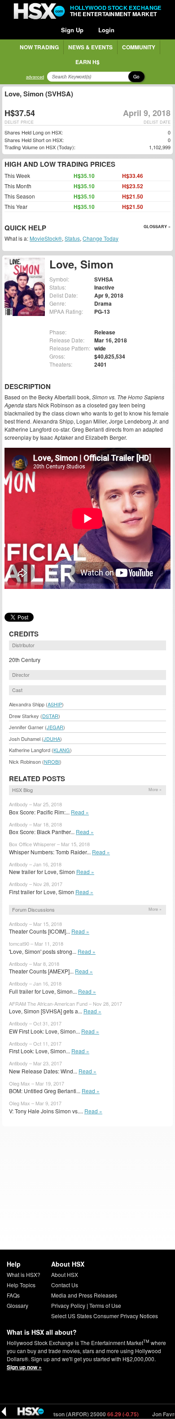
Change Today (100, 238)
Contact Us (64, 1285)
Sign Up (72, 30)
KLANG (61, 749)
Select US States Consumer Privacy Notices (104, 1315)
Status (72, 238)
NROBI (52, 761)
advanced (35, 77)
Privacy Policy (68, 1305)
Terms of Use (105, 1305)
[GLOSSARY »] (47, 228)
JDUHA (52, 738)
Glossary (17, 1305)
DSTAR (50, 715)
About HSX (64, 1274)
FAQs (13, 1295)
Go (136, 77)
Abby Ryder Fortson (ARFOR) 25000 (63, 1414)
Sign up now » (24, 1367)
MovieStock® (46, 238)
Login (106, 30)
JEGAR (55, 727)
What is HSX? (23, 1274)
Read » (80, 812)
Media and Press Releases (84, 1295)
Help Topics (21, 1285)
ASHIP (55, 704)
